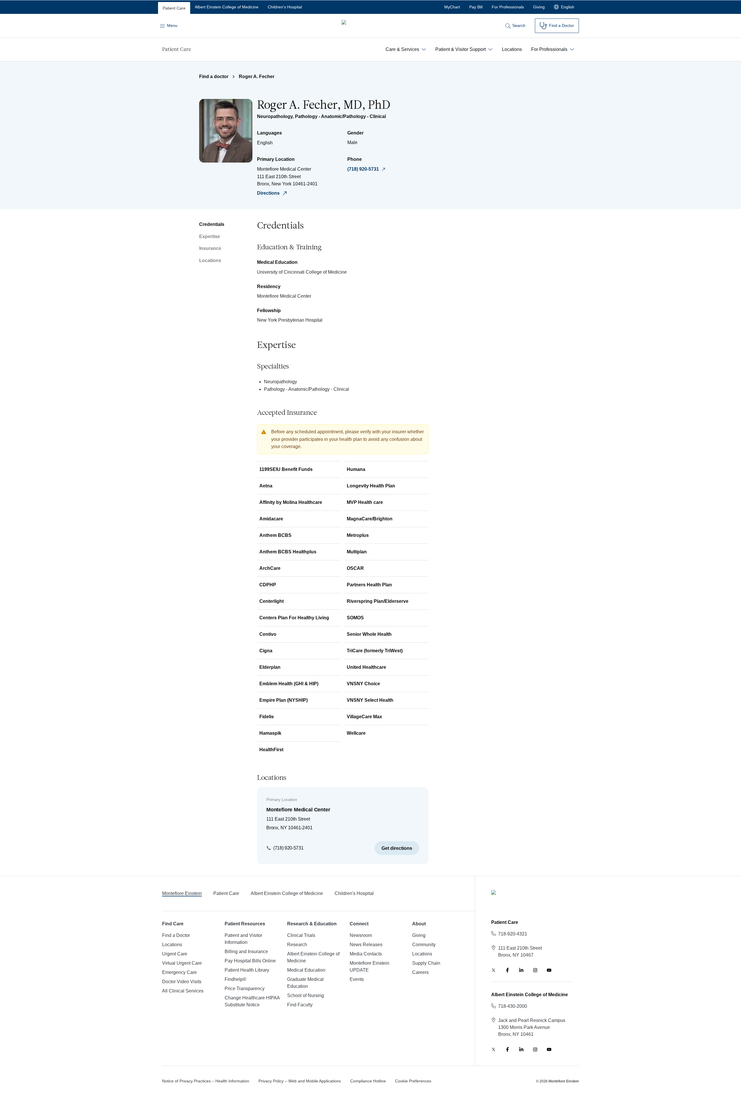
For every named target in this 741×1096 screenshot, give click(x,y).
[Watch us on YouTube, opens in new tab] (549, 970)
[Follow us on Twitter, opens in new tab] (493, 970)
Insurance (210, 248)
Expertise (209, 236)
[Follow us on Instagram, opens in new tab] (535, 970)
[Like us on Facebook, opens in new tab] (507, 970)
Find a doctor (213, 76)
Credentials (211, 224)
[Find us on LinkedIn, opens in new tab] (521, 970)
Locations (210, 260)
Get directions (396, 848)
